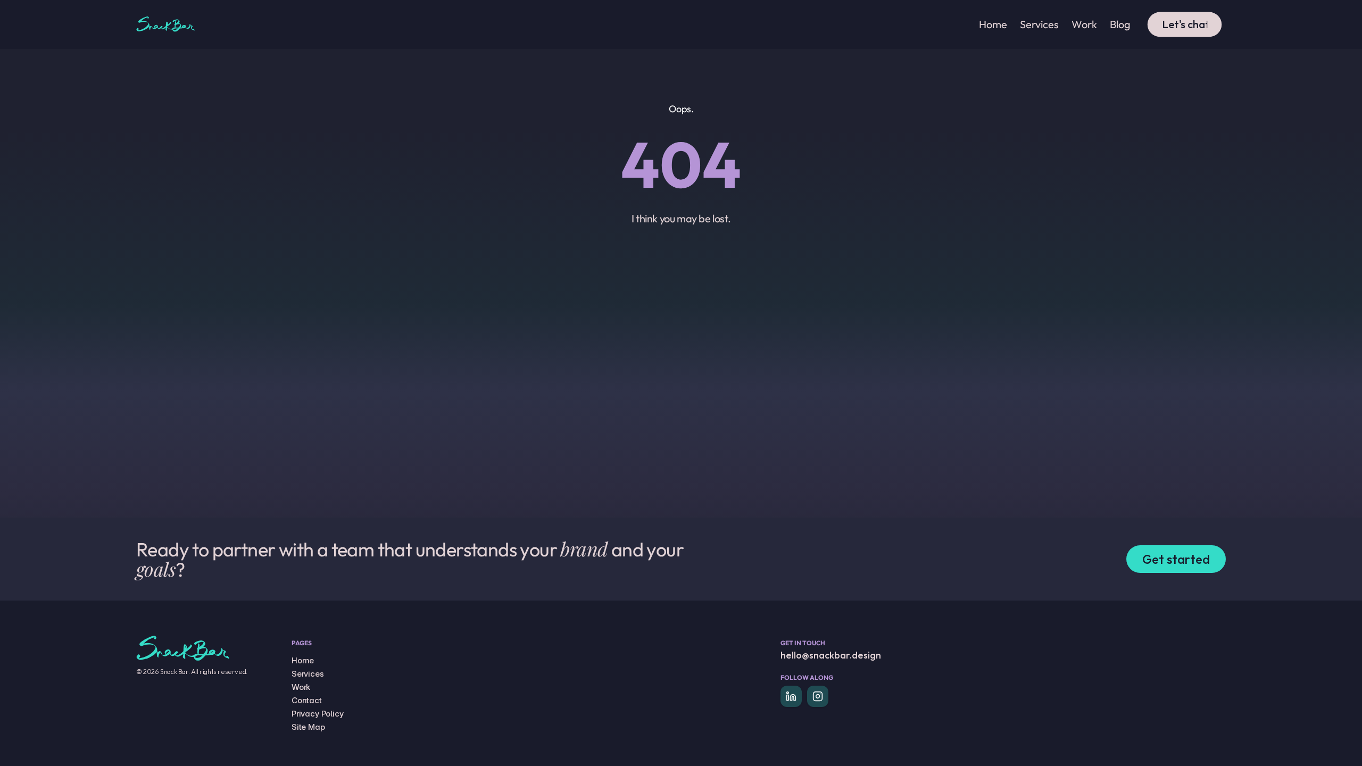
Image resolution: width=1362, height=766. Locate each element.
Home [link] (993, 24)
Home (303, 660)
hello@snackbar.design (830, 655)
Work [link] (1084, 24)
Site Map (308, 727)
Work (301, 687)
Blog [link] (1120, 24)
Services (308, 674)
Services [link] (1039, 24)
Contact (307, 700)
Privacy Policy (318, 714)
